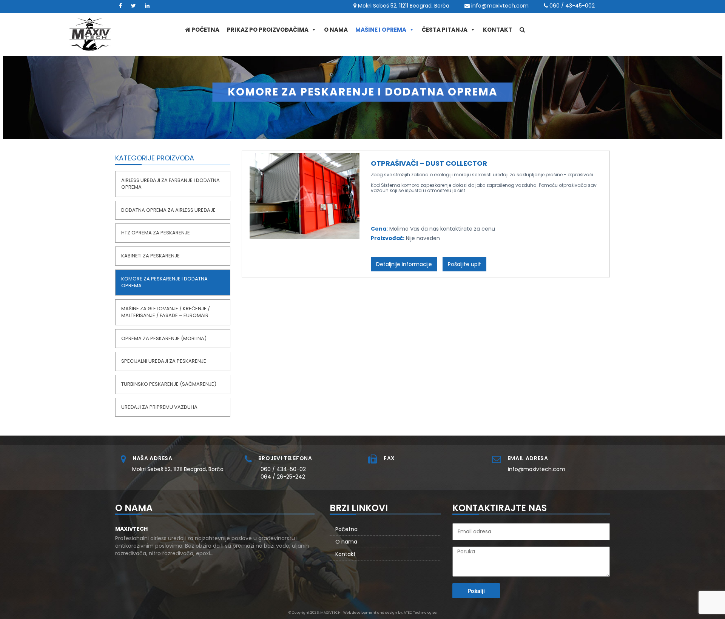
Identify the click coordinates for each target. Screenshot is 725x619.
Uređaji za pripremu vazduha (159, 407)
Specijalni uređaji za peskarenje (163, 361)
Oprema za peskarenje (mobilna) (164, 338)
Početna (204, 30)
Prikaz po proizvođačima (268, 30)
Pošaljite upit (464, 264)
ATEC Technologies (420, 612)
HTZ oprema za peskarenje (155, 232)
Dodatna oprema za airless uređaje (168, 210)
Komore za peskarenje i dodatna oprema (164, 282)
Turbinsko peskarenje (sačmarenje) (168, 384)
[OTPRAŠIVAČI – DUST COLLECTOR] (304, 195)
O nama (336, 30)
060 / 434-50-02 (283, 469)
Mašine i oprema (380, 30)
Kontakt (497, 30)
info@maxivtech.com (500, 5)
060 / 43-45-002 (572, 5)
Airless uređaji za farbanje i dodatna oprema (170, 184)
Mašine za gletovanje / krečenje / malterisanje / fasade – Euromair (165, 312)
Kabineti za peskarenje (150, 255)
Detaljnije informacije (404, 264)
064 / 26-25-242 (283, 476)
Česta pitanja (444, 30)
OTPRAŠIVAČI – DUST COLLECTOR (430, 163)
